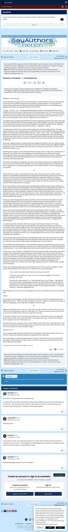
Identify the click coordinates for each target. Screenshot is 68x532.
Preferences (40, 527)
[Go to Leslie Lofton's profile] (4, 51)
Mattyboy (10, 393)
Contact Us (28, 524)
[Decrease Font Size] (30, 82)
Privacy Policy (19, 524)
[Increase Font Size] (25, 82)
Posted (13, 395)
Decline (50, 527)
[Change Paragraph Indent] (35, 82)
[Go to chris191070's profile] (5, 419)
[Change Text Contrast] (43, 82)
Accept (60, 527)
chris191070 (11, 418)
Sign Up (34, 25)
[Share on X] (5, 511)
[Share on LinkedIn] (16, 511)
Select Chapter (33, 57)
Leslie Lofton (9, 51)
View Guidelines (59, 475)
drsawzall (10, 457)
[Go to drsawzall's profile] (5, 458)
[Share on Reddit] (10, 511)
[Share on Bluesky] (2, 511)
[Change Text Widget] (39, 82)
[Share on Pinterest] (13, 511)
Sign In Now (48, 494)
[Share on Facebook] (8, 511)
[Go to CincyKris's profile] (5, 436)
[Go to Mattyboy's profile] (5, 394)
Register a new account (20, 494)
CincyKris (10, 435)
